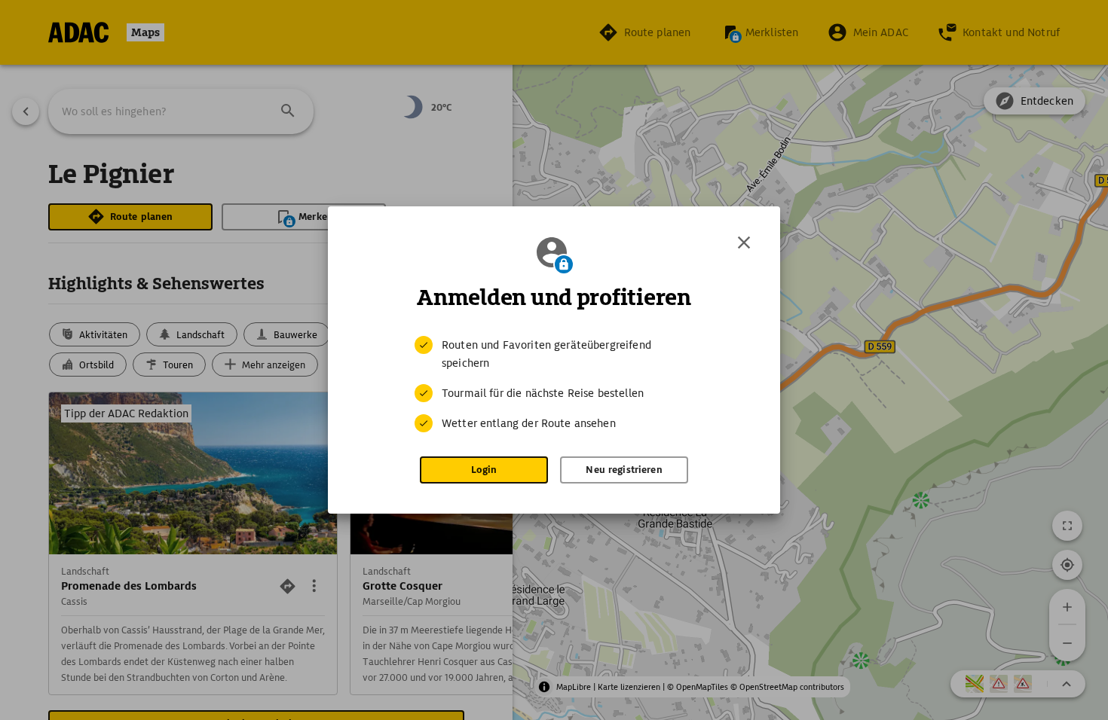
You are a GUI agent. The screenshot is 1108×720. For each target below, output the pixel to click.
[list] (554, 384)
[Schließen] (744, 242)
